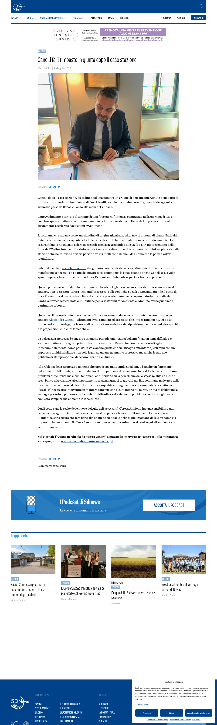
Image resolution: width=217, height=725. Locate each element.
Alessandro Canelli (61, 319)
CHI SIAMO (103, 704)
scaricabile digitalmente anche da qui (87, 441)
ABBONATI (198, 17)
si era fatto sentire (74, 268)
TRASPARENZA (105, 716)
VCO (29, 17)
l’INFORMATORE (66, 721)
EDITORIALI (124, 17)
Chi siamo (196, 720)
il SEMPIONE (65, 708)
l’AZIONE (38, 704)
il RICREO (39, 712)
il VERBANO (40, 716)
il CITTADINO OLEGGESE (70, 716)
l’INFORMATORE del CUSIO (71, 712)
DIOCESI (111, 17)
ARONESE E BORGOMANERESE (52, 17)
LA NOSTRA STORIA (107, 712)
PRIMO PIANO (96, 17)
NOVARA (14, 17)
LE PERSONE (104, 708)
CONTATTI (103, 721)
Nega (171, 712)
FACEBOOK (166, 17)
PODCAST (181, 17)
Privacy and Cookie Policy (157, 720)
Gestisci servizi (143, 705)
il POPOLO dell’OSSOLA (70, 704)
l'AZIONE (42, 51)
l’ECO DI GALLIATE (42, 708)
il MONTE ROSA (41, 721)
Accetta (147, 712)
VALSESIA (77, 17)
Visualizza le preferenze (198, 712)
